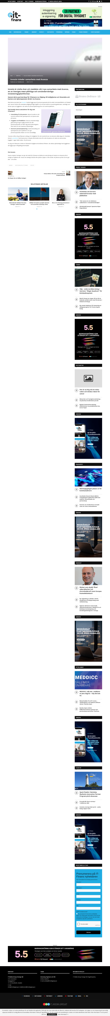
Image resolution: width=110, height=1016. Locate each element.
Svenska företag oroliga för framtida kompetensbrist (61, 203)
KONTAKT (20, 1)
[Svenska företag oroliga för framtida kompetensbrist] (61, 194)
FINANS (26, 32)
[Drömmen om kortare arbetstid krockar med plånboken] (88, 180)
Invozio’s (24, 102)
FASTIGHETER (50, 32)
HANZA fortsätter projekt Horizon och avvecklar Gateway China (18, 203)
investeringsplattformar (21, 165)
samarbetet (15, 138)
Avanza (10, 165)
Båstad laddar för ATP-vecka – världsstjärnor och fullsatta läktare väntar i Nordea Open (90, 702)
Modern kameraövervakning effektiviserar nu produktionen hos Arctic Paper (90, 406)
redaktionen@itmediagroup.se (27, 987)
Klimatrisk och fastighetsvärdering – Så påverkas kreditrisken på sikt (90, 399)
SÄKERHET (34, 32)
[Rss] (101, 1)
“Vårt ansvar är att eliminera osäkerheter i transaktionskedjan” (90, 201)
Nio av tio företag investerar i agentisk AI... (39, 203)
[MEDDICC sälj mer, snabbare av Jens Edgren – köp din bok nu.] (88, 680)
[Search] (101, 37)
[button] (10, 198)
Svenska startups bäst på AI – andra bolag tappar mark (90, 807)
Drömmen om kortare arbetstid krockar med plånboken (88, 194)
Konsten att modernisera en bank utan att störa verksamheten (89, 505)
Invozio (32, 165)
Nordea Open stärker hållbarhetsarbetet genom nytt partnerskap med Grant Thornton (89, 709)
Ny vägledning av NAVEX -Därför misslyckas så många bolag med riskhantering (89, 600)
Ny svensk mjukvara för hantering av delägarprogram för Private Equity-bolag (90, 307)
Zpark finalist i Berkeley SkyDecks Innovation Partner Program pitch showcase (90, 794)
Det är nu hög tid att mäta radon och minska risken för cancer (90, 392)
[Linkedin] (95, 1)
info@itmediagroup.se (13, 987)
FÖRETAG (18, 75)
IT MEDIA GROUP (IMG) (55, 1)
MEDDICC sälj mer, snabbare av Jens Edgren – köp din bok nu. (90, 693)
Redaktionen (21, 82)
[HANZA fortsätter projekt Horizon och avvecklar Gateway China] (18, 194)
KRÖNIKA (67, 32)
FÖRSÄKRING (59, 32)
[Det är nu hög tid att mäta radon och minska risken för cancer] (88, 378)
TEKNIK (73, 32)
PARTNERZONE (17, 32)
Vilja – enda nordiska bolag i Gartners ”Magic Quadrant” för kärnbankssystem (91, 291)
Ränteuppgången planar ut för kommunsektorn (91, 490)
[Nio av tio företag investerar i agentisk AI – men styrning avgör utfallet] (39, 194)
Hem (11, 75)
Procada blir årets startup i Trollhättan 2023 (87, 802)
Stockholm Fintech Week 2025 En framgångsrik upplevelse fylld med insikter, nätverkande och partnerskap (90, 498)
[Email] (99, 1)
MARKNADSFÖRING (41, 1)
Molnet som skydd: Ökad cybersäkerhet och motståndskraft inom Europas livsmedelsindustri (91, 590)
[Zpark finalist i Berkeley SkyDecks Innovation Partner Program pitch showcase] (88, 781)
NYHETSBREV (12, 1)
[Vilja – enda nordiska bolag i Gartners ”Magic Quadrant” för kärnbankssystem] (88, 278)
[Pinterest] (92, 1)
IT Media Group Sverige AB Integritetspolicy (84, 977)
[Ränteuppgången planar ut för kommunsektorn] (88, 477)
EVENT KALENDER (95, 32)
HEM (10, 32)
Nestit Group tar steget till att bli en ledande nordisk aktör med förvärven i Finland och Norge (91, 300)
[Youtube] (97, 1)
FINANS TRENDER (83, 32)
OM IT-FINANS (29, 1)
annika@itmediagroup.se (50, 981)
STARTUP (41, 32)
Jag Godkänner (52, 1014)
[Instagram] (90, 1)
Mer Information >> (63, 1014)
